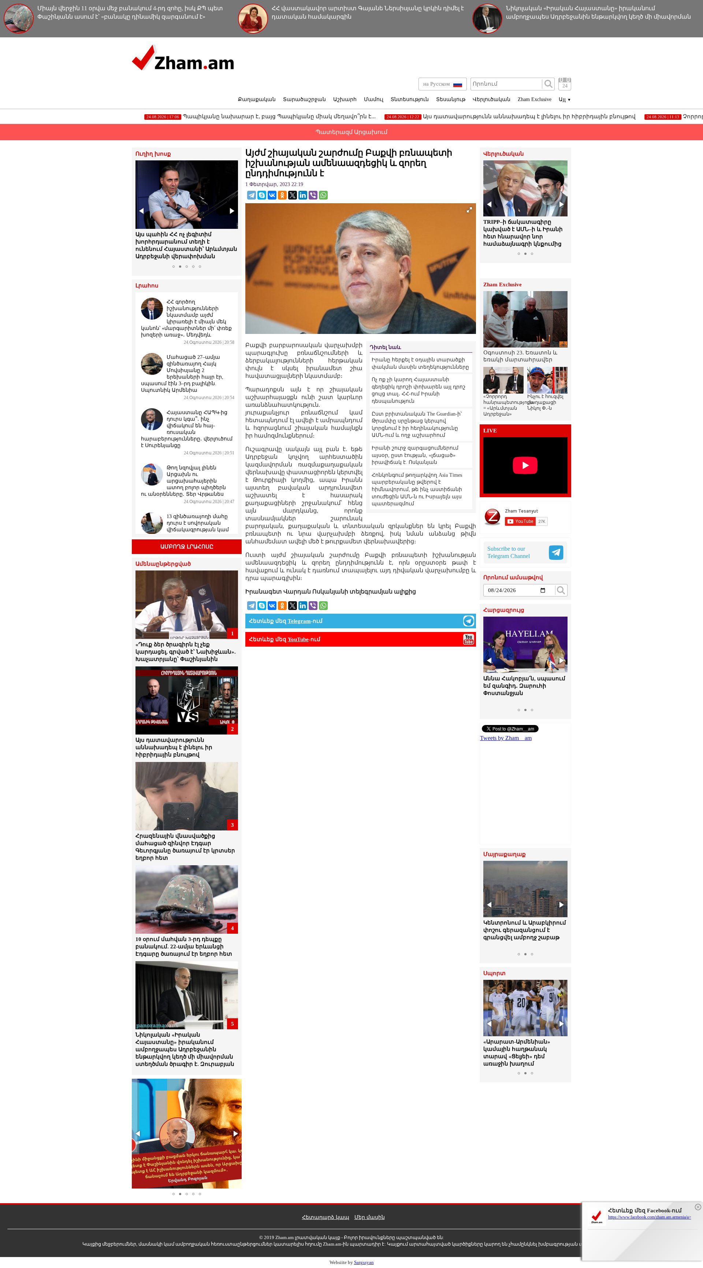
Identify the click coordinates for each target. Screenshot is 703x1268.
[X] (292, 195)
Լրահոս (147, 286)
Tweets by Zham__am (506, 738)
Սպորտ (494, 973)
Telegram (299, 621)
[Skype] (261, 195)
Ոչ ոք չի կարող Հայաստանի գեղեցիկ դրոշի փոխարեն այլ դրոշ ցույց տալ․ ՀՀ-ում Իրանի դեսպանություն (418, 390)
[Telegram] (251, 195)
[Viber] (313, 195)
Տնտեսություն (410, 99)
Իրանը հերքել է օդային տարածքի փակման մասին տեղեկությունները (420, 363)
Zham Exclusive (534, 99)
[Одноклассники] (282, 195)
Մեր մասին (369, 1217)
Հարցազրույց (503, 610)
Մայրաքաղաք (504, 854)
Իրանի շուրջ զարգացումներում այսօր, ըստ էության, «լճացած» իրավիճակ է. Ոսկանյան (415, 455)
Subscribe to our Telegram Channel (508, 552)
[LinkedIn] (302, 195)
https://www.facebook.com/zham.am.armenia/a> (649, 1217)
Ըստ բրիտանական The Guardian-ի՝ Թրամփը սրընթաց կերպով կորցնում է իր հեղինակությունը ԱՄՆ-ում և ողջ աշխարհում (417, 424)
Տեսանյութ (450, 99)
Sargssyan (364, 1262)
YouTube (298, 639)
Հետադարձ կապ (325, 1217)
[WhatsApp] (323, 195)
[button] (142, 211)
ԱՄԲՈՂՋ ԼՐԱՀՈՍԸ (186, 547)
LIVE (490, 431)
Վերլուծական (491, 99)
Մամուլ (373, 99)
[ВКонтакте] (272, 195)
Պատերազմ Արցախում (351, 132)
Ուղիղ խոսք (153, 154)
